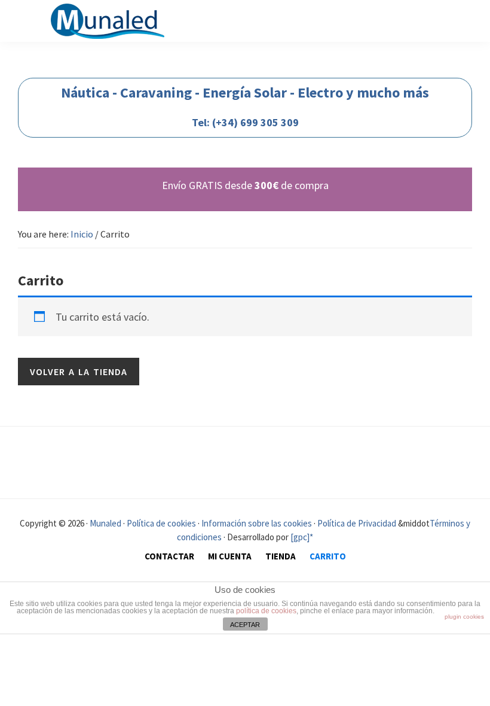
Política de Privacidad (356, 523)
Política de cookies (161, 523)
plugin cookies (464, 616)
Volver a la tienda (78, 372)
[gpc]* (301, 537)
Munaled (104, 523)
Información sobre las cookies (256, 523)
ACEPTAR (245, 624)
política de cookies (266, 611)
